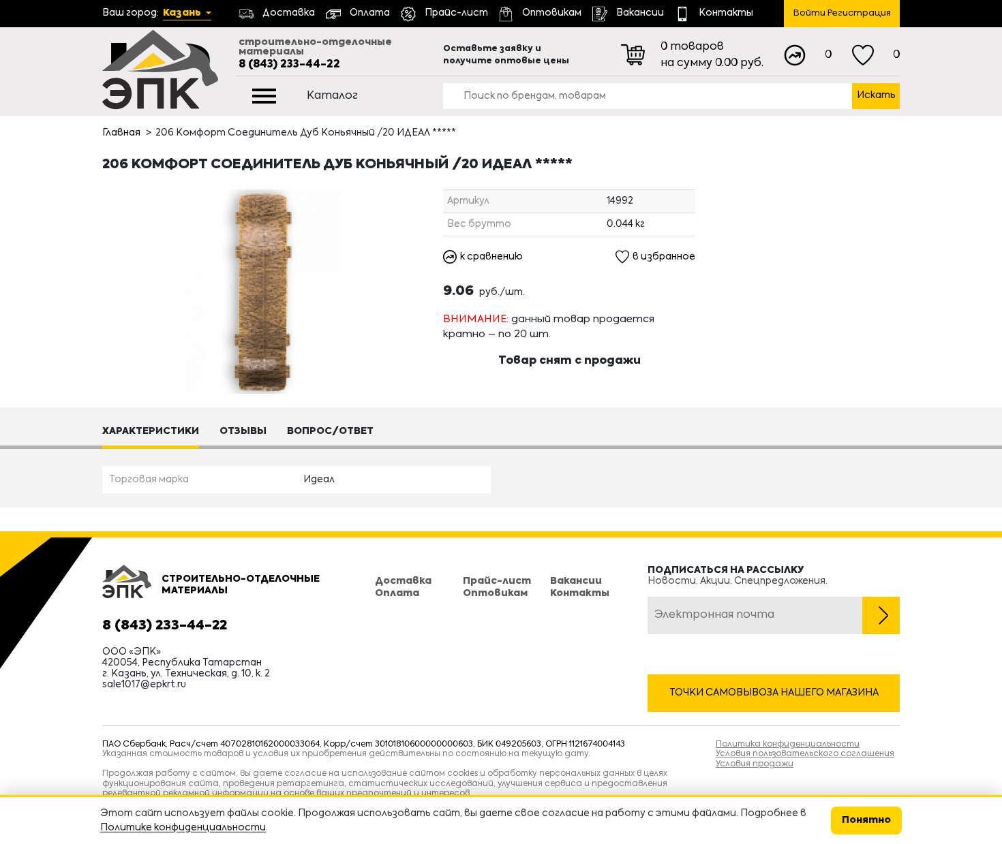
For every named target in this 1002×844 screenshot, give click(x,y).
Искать (876, 95)
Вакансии (576, 581)
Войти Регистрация (842, 13)
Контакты (579, 593)
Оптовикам (495, 593)
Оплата (397, 593)
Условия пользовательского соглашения (805, 754)
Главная (121, 133)
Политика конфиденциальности (788, 744)
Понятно (866, 820)
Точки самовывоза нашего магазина (774, 693)
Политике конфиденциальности (183, 827)
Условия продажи (754, 764)
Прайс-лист (497, 581)
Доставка (403, 581)
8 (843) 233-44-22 (289, 64)
